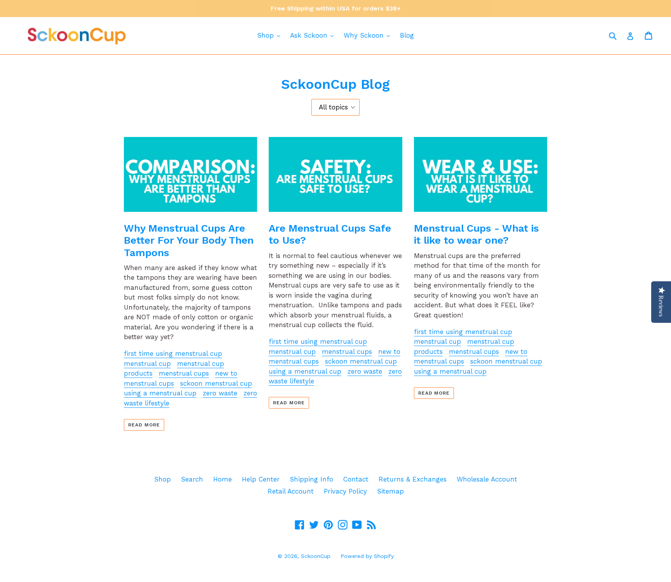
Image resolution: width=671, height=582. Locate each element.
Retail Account (291, 491)
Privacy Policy (345, 491)
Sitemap (390, 491)
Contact (356, 479)
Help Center (261, 479)
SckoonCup (315, 556)
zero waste (220, 393)
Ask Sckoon (310, 35)
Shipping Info (311, 479)
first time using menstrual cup (173, 353)
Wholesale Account (487, 479)
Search (192, 479)
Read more (144, 425)
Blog (407, 35)
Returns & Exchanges (413, 479)
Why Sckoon (365, 35)
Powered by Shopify (367, 556)
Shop (266, 35)
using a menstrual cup (160, 393)
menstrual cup (147, 363)
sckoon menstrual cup (216, 383)
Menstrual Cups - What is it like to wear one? (476, 234)
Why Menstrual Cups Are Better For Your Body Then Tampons (189, 240)
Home (222, 479)
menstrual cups (184, 373)
